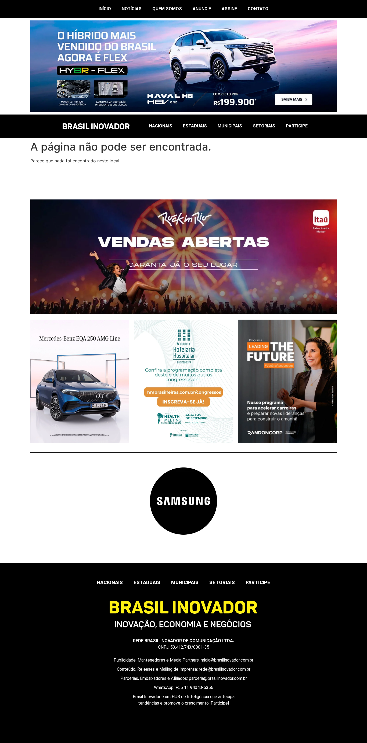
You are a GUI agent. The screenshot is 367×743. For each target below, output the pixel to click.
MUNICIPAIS (230, 125)
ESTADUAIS (195, 125)
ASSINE (229, 8)
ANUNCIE (202, 8)
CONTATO (258, 8)
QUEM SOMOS (167, 8)
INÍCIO (105, 8)
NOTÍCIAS (132, 8)
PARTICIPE (297, 125)
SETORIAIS (264, 125)
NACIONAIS (160, 125)
